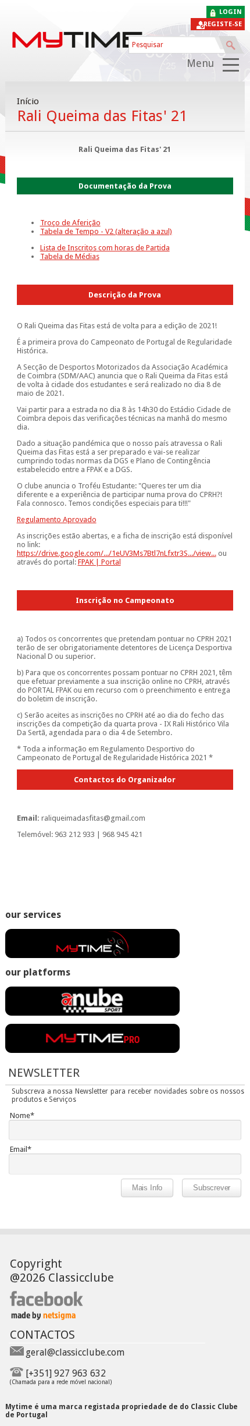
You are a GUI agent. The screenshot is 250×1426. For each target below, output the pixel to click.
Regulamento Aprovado (57, 519)
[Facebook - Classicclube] (47, 1304)
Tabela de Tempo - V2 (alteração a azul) (106, 231)
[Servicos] (92, 955)
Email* (20, 1149)
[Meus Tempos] (92, 1012)
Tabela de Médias (69, 256)
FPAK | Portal (99, 562)
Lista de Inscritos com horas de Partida (105, 247)
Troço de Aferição (70, 222)
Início (28, 101)
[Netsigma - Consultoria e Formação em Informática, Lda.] (43, 1316)
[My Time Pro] (92, 1050)
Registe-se (222, 24)
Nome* (22, 1115)
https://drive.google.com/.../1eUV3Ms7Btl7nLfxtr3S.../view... (116, 553)
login (230, 12)
